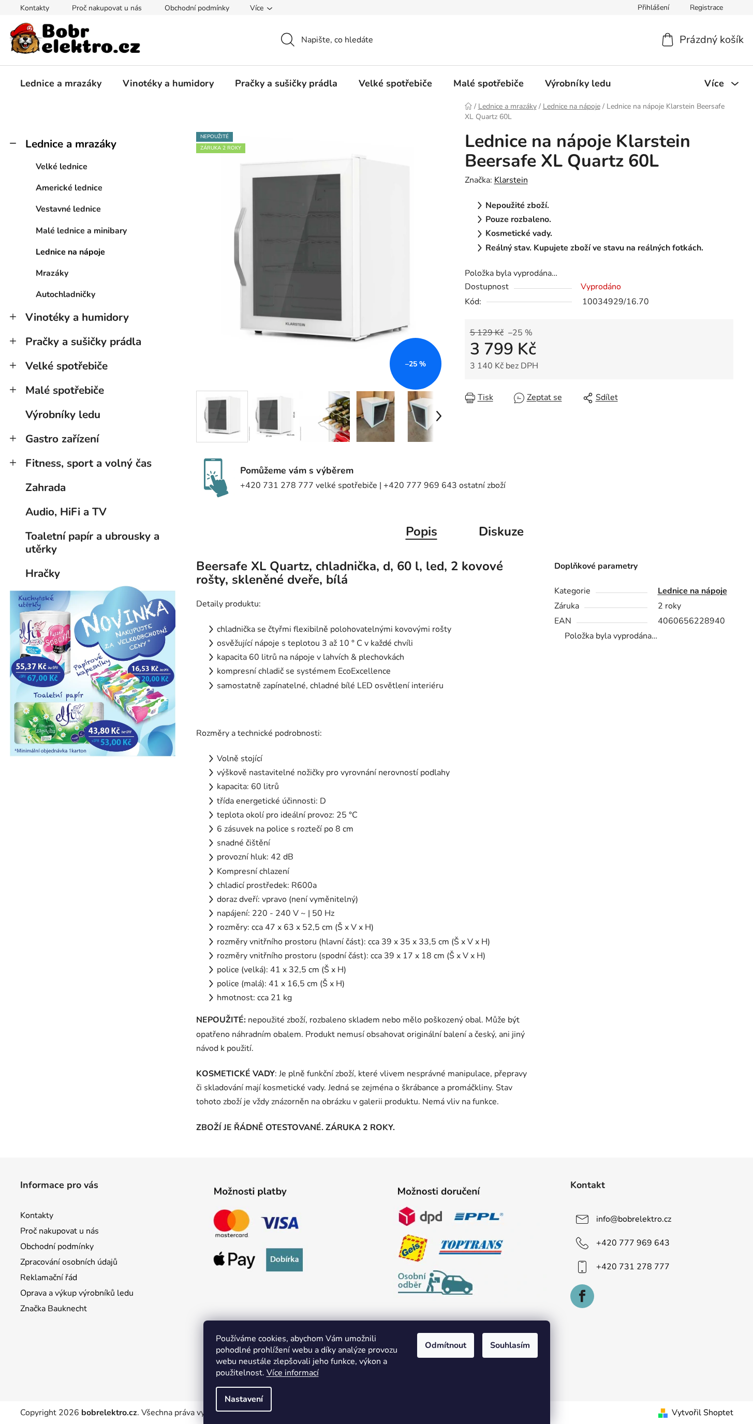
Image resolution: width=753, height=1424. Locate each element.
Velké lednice (61, 166)
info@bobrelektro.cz (633, 1218)
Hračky (42, 573)
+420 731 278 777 (633, 1266)
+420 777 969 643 (633, 1242)
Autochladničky (65, 294)
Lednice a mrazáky (70, 144)
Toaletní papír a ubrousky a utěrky (92, 542)
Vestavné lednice (68, 209)
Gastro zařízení (62, 439)
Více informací (293, 1372)
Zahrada (45, 487)
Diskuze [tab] (501, 531)
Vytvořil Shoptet (702, 1412)
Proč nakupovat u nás (107, 8)
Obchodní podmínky (197, 8)
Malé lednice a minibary (81, 230)
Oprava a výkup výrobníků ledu (77, 1293)
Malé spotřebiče (64, 390)
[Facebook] (582, 1296)
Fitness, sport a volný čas (88, 463)
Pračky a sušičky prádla (83, 341)
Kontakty (34, 8)
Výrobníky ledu (62, 414)
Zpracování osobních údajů (68, 1262)
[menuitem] (61, 83)
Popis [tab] (421, 531)
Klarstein (511, 180)
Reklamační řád (48, 1277)
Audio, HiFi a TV (66, 512)
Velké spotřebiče (66, 366)
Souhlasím (510, 1345)
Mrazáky (52, 273)
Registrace (706, 7)
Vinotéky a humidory (77, 317)
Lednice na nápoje (70, 252)
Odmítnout (445, 1345)
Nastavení (244, 1399)
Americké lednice (69, 188)
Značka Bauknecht (53, 1308)
